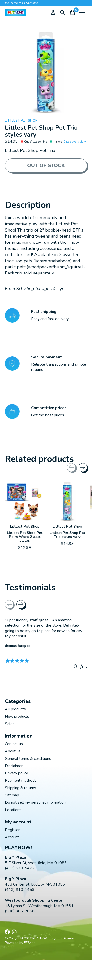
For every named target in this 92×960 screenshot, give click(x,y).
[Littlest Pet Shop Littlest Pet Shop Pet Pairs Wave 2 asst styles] (25, 501)
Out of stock (46, 165)
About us (13, 751)
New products (17, 716)
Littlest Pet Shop (21, 120)
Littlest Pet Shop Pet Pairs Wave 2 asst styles (24, 536)
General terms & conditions (28, 758)
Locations (13, 809)
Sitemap (12, 795)
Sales (9, 724)
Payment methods (21, 780)
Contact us (14, 744)
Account (12, 837)
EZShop (30, 943)
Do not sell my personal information (35, 802)
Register (12, 830)
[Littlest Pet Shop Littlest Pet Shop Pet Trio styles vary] (67, 501)
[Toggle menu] (82, 12)
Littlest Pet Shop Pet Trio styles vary (67, 534)
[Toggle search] (62, 12)
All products (15, 709)
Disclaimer (14, 766)
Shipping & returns (20, 788)
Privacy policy (16, 773)
